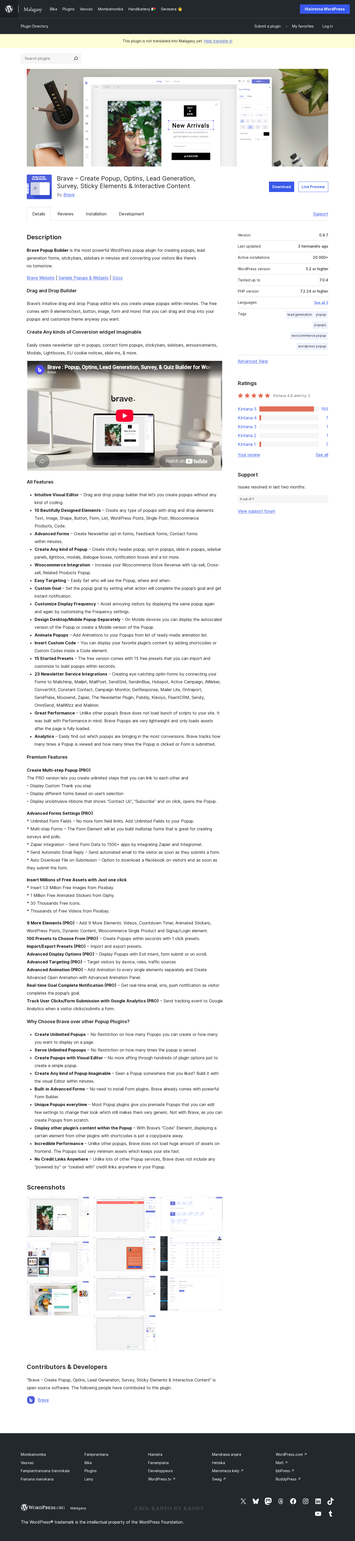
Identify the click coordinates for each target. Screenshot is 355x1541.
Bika (88, 1462)
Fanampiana (158, 1462)
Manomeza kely (228, 1471)
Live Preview (313, 186)
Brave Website (41, 277)
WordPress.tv (162, 1479)
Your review (249, 454)
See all (322, 454)
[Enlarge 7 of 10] (149, 1322)
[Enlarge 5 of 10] (149, 1243)
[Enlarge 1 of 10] (82, 1203)
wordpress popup (312, 346)
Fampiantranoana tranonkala (45, 1471)
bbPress (285, 1471)
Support (320, 213)
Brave (69, 194)
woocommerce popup (309, 336)
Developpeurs (160, 1471)
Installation (96, 213)
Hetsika (218, 1462)
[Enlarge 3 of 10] (82, 1287)
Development (131, 213)
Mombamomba (33, 1454)
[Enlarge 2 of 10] (82, 1248)
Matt (282, 1462)
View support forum (256, 511)
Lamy (88, 1479)
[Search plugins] (76, 58)
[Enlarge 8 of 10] (215, 1203)
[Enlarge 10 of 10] (215, 1282)
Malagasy (78, 1508)
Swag (219, 1479)
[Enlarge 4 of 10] (149, 1203)
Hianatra (155, 1454)
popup (321, 314)
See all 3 (321, 302)
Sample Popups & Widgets (83, 277)
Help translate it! (218, 41)
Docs (118, 277)
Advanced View (253, 361)
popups (320, 325)
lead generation (299, 314)
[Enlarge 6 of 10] (149, 1282)
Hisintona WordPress (325, 9)
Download (281, 186)
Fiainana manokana (37, 1479)
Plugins (90, 1471)
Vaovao (27, 1462)
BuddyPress (288, 1479)
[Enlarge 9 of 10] (215, 1243)
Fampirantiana (96, 1454)
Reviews (65, 213)
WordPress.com (291, 1454)
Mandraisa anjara (226, 1454)
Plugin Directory (34, 26)
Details (38, 213)
